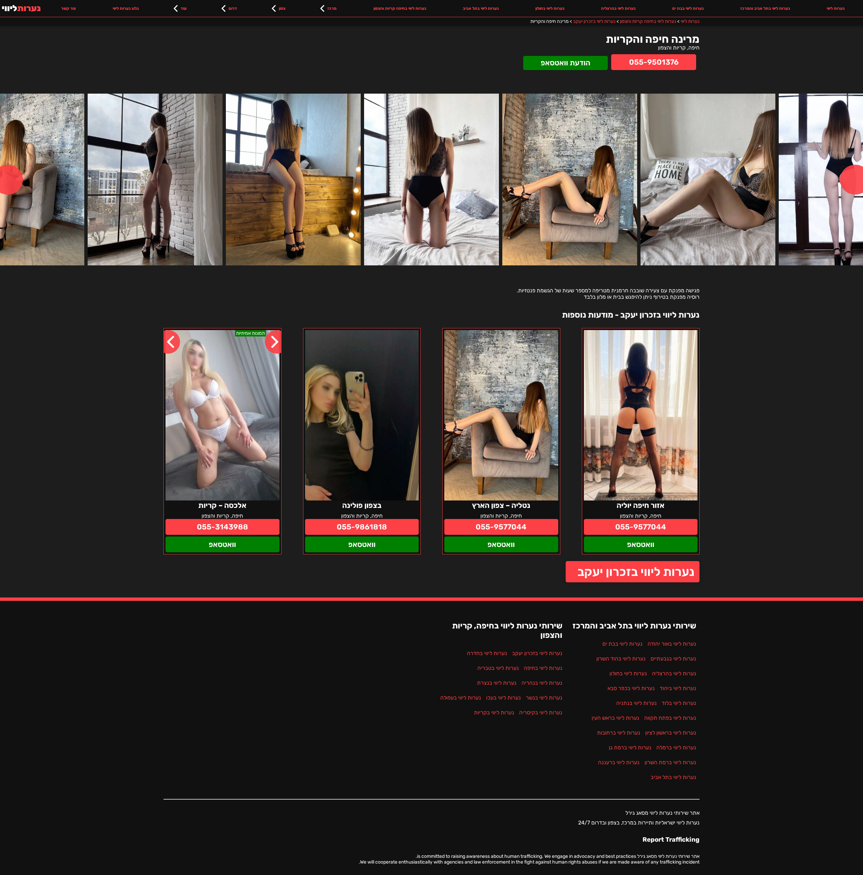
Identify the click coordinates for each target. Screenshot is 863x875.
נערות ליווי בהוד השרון (621, 658)
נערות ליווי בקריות (494, 712)
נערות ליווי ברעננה (618, 762)
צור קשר (68, 8)
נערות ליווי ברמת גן (630, 747)
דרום (233, 8)
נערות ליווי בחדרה (487, 653)
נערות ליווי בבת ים (688, 8)
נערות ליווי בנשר (544, 697)
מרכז (331, 8)
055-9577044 (640, 526)
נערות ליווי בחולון (549, 8)
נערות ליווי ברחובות (618, 733)
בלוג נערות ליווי (126, 8)
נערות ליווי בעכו (503, 697)
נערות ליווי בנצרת (496, 683)
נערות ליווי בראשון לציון (670, 733)
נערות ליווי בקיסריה (540, 712)
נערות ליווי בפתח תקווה (670, 718)
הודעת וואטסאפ (565, 62)
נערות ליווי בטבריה (498, 668)
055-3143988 (222, 526)
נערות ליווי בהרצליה (618, 8)
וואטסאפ (640, 544)
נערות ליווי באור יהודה (672, 644)
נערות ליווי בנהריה (542, 683)
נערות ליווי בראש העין (615, 718)
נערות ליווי (835, 8)
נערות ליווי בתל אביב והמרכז (765, 8)
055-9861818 (362, 526)
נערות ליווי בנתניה (636, 703)
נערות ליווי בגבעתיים (673, 658)
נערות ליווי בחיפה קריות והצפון (400, 8)
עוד (184, 8)
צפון (282, 8)
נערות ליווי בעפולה (460, 697)
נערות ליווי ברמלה (676, 747)
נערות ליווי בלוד (679, 703)
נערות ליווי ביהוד (678, 688)
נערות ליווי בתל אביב (481, 8)
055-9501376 (654, 62)
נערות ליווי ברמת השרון (670, 762)
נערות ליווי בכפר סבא (631, 688)
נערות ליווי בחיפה (543, 668)
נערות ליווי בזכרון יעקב (635, 571)
